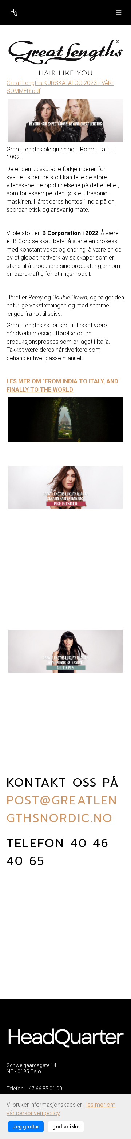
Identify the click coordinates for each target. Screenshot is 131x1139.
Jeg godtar (25, 1127)
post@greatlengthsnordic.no (62, 809)
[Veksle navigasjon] (118, 12)
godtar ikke (65, 1127)
